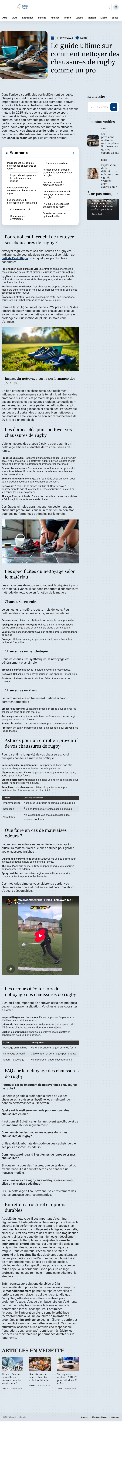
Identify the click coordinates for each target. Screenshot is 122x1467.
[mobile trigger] (6, 7)
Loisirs (83, 37)
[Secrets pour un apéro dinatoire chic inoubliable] (40, 1364)
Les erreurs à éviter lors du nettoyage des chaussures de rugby (57, 194)
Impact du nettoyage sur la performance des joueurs (23, 178)
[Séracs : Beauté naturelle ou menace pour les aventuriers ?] (12, 1364)
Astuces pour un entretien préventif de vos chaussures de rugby (57, 172)
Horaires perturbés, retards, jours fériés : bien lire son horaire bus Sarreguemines (102, 205)
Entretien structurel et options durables (54, 215)
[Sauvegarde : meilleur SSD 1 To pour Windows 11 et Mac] (68, 1364)
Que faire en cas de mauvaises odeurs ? (53, 183)
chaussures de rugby (40, 130)
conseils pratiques (19, 138)
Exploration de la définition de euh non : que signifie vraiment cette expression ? (110, 176)
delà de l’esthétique (15, 258)
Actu (103, 128)
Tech (59, 1388)
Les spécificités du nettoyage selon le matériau (22, 201)
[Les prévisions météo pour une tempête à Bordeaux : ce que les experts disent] (93, 140)
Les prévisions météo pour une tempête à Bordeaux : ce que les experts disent (110, 143)
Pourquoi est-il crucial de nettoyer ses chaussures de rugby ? (21, 165)
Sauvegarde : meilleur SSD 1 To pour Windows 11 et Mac (67, 1379)
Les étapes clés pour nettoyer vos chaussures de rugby (21, 190)
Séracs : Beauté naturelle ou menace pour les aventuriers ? (11, 1379)
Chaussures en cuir (20, 209)
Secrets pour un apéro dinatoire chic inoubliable (39, 1377)
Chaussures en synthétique (18, 217)
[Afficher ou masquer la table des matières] (52, 153)
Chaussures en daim (57, 163)
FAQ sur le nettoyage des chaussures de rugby (56, 205)
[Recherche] (108, 7)
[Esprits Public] (23, 7)
